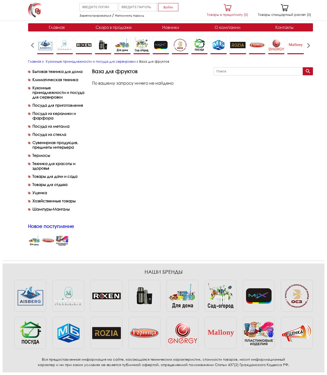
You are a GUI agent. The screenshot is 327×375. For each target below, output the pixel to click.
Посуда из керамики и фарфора (54, 115)
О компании (227, 27)
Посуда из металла (50, 126)
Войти (168, 7)
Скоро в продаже (114, 27)
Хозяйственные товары (54, 200)
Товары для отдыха (49, 184)
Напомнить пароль (129, 15)
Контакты (284, 27)
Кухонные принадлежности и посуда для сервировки (91, 61)
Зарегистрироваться (95, 15)
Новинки (170, 27)
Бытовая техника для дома (57, 71)
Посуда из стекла (49, 134)
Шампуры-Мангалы (51, 209)
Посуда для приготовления (57, 105)
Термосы (41, 155)
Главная (57, 27)
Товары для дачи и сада (54, 176)
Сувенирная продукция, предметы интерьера (55, 144)
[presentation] (32, 45)
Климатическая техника (55, 79)
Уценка (39, 192)
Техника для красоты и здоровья (53, 165)
